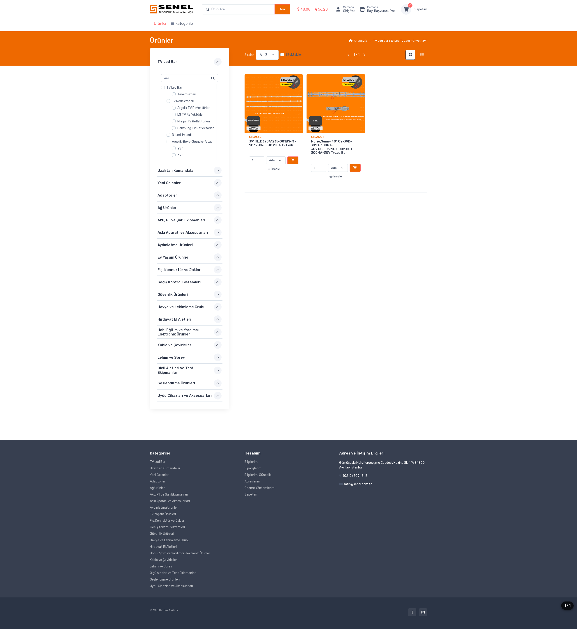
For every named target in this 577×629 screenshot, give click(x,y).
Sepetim (420, 9)
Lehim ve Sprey (171, 357)
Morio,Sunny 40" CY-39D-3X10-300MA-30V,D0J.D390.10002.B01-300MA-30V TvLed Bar (332, 147)
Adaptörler (167, 195)
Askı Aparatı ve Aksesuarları (183, 232)
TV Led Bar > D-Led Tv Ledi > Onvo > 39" (400, 40)
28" (180, 148)
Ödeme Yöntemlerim (260, 488)
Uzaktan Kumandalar (176, 170)
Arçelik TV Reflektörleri (193, 108)
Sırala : (249, 55)
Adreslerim (252, 481)
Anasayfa (360, 40)
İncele (275, 169)
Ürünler (160, 23)
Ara (282, 9)
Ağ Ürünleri (167, 207)
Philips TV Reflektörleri (193, 121)
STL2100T (317, 136)
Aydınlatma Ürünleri (175, 245)
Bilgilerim (251, 462)
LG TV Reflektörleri (190, 115)
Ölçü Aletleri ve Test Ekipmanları (176, 370)
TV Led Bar (167, 62)
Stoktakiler (294, 55)
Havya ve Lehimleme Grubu (182, 307)
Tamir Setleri (186, 94)
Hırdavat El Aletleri (174, 319)
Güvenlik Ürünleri (173, 294)
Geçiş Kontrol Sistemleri (179, 282)
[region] (189, 122)
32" (180, 155)
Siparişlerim (253, 468)
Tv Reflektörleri (183, 101)
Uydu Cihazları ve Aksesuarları (185, 395)
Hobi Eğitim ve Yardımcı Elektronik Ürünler (178, 332)
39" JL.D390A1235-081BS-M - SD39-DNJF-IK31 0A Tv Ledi (272, 143)
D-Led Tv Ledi (182, 135)
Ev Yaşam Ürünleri (173, 257)
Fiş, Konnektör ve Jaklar (179, 269)
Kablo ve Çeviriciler (174, 345)
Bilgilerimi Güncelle (258, 475)
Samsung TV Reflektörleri (195, 128)
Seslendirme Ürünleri (176, 383)
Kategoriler (185, 23)
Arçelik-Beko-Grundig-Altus (192, 142)
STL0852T (256, 136)
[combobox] (238, 9)
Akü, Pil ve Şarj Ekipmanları (181, 220)
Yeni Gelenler (169, 183)
